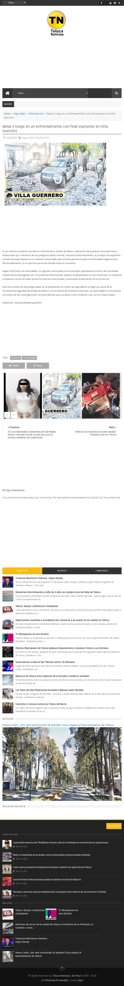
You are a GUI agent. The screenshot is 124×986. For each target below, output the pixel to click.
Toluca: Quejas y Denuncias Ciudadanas (37, 606)
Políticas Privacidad (57, 980)
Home (7, 113)
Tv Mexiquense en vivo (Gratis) (32, 634)
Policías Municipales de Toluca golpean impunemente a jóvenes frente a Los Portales (62, 648)
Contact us (115, 826)
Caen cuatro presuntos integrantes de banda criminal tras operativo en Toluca (52, 867)
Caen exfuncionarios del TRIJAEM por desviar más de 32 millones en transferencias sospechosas (60, 842)
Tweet (15, 365)
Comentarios (101, 571)
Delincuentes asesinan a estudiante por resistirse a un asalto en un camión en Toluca (62, 620)
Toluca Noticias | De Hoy (66, 975)
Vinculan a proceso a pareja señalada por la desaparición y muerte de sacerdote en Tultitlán (59, 892)
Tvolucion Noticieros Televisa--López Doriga (39, 578)
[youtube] (110, 3)
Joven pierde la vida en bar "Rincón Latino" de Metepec (45, 662)
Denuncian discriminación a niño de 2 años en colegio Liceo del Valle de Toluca (58, 592)
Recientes (62, 571)
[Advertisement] (32, 62)
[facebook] (101, 3)
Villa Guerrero (36, 113)
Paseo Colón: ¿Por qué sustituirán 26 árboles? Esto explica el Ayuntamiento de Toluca (58, 725)
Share (39, 365)
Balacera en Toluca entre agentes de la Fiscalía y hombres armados (52, 676)
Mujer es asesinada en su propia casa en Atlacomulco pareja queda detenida (51, 855)
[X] (106, 3)
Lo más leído (22, 571)
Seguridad (19, 113)
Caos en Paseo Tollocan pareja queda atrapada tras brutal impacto (47, 879)
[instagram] (115, 3)
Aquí (80, 980)
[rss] (119, 3)
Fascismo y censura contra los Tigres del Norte (41, 704)
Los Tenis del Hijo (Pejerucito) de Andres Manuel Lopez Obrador (50, 690)
